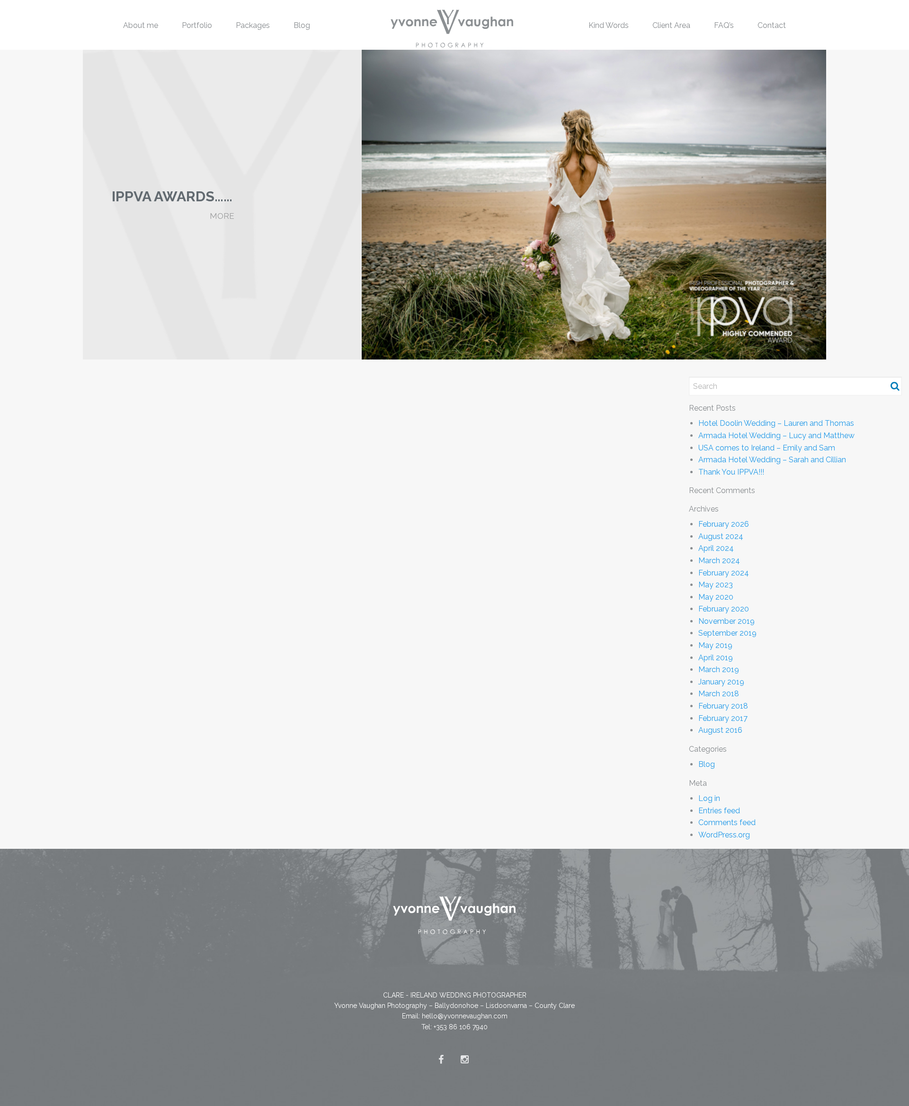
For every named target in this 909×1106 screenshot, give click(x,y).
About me (140, 25)
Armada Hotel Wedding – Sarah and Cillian (772, 459)
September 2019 (727, 633)
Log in (709, 798)
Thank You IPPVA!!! (731, 472)
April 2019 (715, 657)
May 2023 (715, 584)
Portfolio (197, 25)
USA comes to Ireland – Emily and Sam (766, 447)
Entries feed (719, 810)
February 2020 (723, 608)
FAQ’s (724, 25)
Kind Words (608, 25)
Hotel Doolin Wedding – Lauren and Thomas (776, 423)
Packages (253, 25)
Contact (772, 25)
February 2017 (723, 718)
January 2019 (721, 681)
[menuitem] (140, 25)
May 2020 (715, 597)
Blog (302, 25)
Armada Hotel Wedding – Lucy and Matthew (776, 435)
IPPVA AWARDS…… (172, 196)
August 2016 (720, 730)
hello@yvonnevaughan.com (465, 1016)
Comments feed (727, 822)
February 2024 (723, 572)
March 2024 (719, 560)
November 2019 (726, 621)
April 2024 (716, 548)
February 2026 (723, 524)
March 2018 (718, 693)
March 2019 (718, 669)
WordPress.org (724, 834)
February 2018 (723, 705)
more (222, 216)
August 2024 (720, 536)
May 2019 (715, 645)
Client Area (671, 25)
